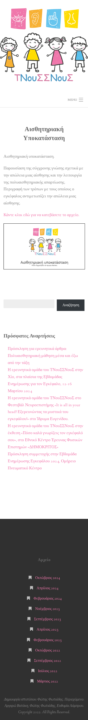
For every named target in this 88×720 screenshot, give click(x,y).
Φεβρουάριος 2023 (48, 640)
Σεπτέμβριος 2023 (47, 619)
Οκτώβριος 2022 (47, 650)
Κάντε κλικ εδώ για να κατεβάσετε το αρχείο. (41, 215)
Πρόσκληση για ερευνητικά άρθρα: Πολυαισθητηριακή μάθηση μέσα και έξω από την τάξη (43, 356)
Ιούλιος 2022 (47, 671)
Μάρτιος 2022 (47, 681)
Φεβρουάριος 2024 (48, 598)
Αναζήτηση (70, 305)
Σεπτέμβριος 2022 (47, 660)
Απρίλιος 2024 (47, 588)
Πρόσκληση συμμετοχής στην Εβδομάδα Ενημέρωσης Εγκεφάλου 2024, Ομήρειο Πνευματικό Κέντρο (42, 461)
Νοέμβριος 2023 (47, 608)
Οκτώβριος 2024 (47, 577)
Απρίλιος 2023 (47, 629)
